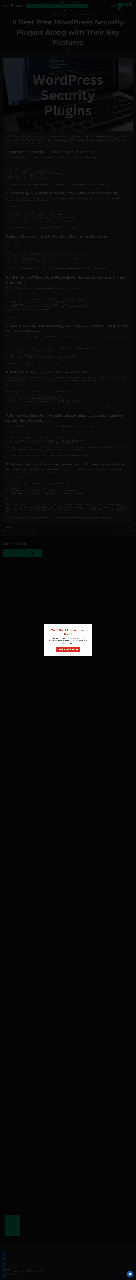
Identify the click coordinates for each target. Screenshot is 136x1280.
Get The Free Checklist (68, 649)
